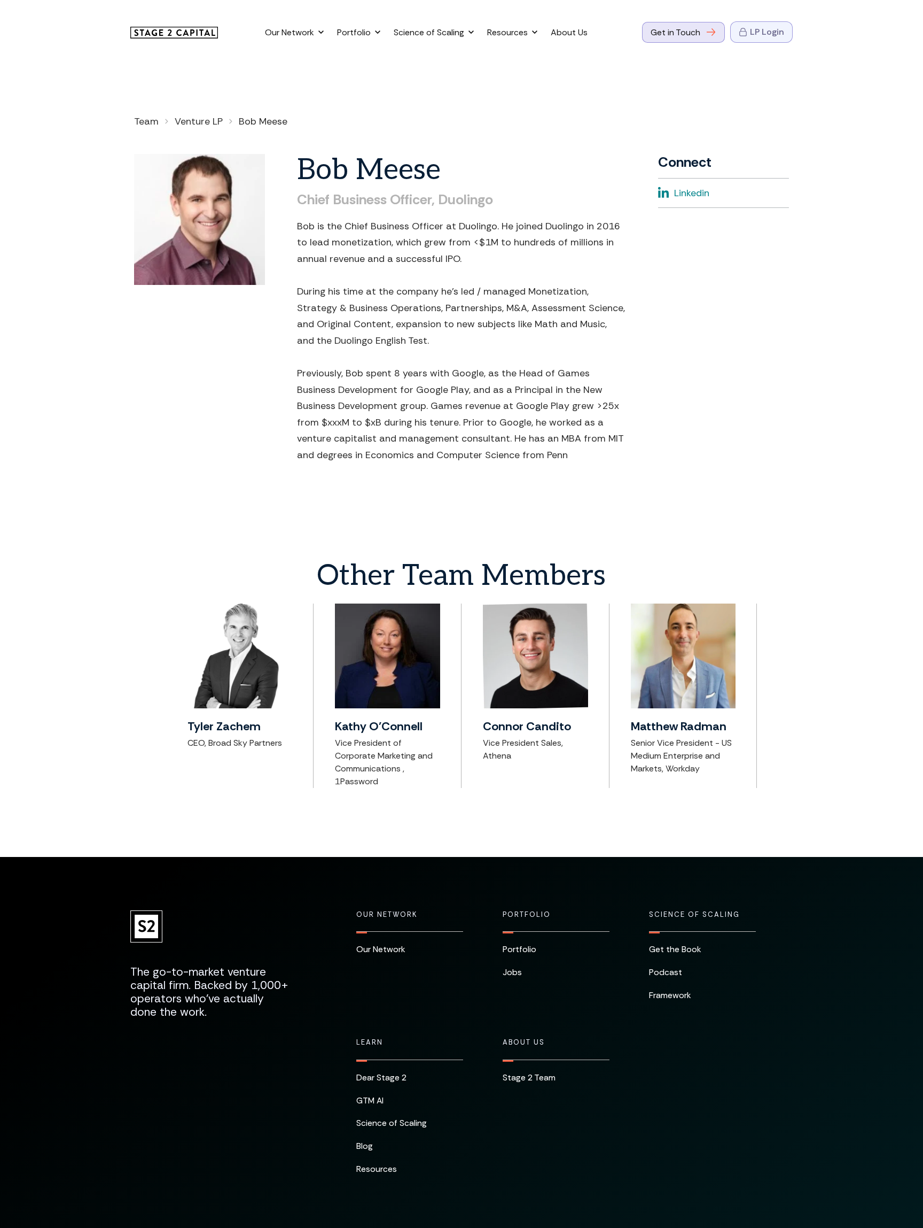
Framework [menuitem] (670, 995)
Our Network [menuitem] (386, 914)
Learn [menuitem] (369, 1042)
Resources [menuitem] (376, 1169)
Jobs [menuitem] (512, 972)
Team (146, 121)
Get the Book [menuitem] (675, 949)
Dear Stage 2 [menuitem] (381, 1077)
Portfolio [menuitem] (527, 914)
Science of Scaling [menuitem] (694, 914)
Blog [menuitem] (364, 1146)
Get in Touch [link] (675, 32)
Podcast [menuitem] (665, 972)
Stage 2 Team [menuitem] (529, 1077)
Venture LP (199, 121)
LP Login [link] (767, 31)
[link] (174, 31)
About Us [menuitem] (524, 1042)
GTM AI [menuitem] (370, 1100)
